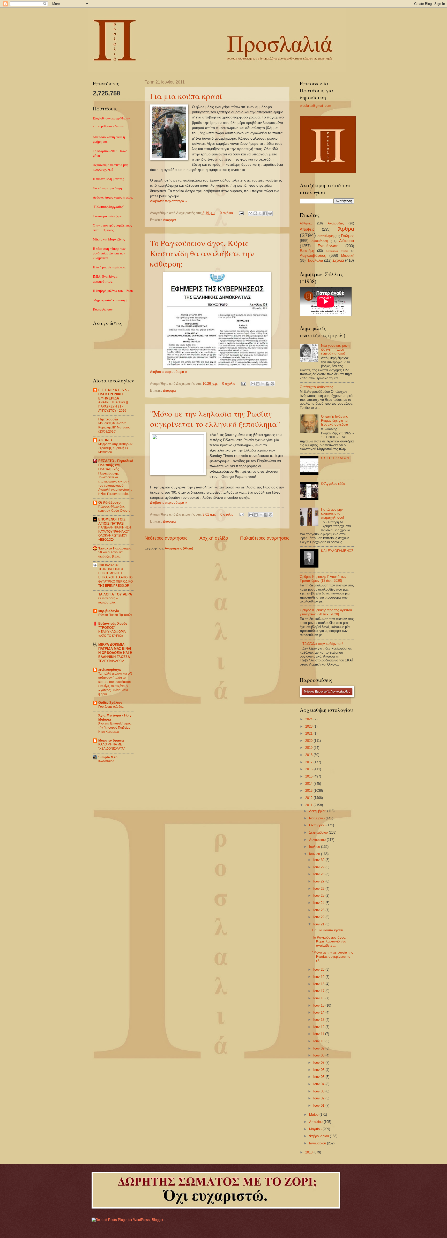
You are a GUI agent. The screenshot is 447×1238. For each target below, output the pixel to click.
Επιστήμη (307, 251)
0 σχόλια (226, 213)
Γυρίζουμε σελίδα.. (111, 706)
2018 (309, 755)
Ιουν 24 (319, 903)
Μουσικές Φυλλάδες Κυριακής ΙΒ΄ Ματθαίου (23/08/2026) (114, 427)
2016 (309, 769)
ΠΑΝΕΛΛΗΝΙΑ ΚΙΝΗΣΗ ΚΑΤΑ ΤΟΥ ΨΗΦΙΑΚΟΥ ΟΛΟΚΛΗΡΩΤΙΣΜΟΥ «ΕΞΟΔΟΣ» (114, 534)
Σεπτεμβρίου (319, 832)
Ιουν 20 (319, 969)
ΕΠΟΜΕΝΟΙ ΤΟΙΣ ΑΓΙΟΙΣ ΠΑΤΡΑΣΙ (111, 521)
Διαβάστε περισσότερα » (168, 201)
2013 (309, 790)
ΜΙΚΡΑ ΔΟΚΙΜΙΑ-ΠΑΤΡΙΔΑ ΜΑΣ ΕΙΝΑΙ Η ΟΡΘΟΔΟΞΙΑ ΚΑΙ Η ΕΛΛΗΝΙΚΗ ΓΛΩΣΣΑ (115, 651)
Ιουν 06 (319, 1070)
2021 (309, 733)
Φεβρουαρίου (319, 1136)
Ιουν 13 (319, 1020)
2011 (309, 805)
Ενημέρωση (328, 246)
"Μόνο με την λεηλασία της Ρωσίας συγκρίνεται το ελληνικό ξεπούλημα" (215, 418)
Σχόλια (338, 260)
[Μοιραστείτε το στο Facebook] (265, 213)
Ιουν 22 (319, 917)
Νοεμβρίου (317, 818)
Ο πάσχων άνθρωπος (316, 387)
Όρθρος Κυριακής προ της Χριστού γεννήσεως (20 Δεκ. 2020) (326, 612)
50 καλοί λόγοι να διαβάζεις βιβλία (110, 554)
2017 (309, 762)
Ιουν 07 (319, 1063)
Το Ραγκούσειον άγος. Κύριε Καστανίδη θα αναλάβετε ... (329, 941)
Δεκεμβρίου (318, 811)
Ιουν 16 (319, 998)
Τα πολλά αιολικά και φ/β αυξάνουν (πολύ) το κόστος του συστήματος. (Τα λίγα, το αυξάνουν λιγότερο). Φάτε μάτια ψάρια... (115, 684)
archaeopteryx (109, 669)
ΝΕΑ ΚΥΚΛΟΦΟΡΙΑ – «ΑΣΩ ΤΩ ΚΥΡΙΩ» (113, 634)
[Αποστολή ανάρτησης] (241, 213)
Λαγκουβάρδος (313, 255)
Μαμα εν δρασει (111, 740)
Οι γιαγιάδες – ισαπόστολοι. (108, 600)
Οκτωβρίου (317, 825)
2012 (309, 798)
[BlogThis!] (255, 213)
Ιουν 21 (319, 924)
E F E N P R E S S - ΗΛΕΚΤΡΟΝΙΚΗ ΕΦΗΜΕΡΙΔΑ (113, 394)
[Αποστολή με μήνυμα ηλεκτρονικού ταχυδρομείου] (250, 213)
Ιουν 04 (319, 1084)
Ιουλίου (315, 847)
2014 (309, 784)
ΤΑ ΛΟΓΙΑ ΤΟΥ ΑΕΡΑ (115, 594)
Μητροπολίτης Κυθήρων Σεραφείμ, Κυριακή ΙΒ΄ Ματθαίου (115, 448)
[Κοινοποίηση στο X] (260, 213)
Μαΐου (314, 1114)
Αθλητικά (306, 223)
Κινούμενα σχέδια (337, 251)
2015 (309, 776)
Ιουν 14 (319, 1012)
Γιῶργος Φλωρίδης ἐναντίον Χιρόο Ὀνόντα (114, 508)
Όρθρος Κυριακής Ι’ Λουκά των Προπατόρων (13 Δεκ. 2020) (323, 579)
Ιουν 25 (319, 895)
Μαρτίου (316, 1129)
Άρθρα (346, 229)
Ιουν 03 (319, 1091)
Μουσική (347, 256)
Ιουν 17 (319, 991)
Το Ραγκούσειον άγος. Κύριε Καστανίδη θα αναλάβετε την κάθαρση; (202, 253)
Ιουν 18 (319, 984)
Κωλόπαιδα (106, 761)
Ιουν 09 (319, 1048)
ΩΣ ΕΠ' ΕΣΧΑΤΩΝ (335, 458)
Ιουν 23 (319, 910)
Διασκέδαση (319, 241)
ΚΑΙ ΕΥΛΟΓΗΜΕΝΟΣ (337, 551)
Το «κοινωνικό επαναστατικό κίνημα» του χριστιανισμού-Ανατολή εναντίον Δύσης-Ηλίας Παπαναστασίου (115, 485)
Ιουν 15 (319, 1005)
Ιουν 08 (319, 1055)
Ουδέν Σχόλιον (110, 703)
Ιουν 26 (319, 888)
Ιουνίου (315, 854)
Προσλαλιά (315, 260)
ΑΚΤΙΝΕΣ (105, 440)
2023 (309, 726)
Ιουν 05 (319, 1077)
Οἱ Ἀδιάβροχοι (110, 502)
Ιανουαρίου (318, 1143)
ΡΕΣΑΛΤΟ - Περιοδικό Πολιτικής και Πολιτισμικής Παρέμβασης (115, 467)
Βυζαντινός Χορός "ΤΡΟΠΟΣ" (113, 626)
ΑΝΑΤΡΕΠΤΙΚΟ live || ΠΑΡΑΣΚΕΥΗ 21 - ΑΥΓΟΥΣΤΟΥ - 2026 (113, 406)
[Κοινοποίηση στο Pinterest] (270, 213)
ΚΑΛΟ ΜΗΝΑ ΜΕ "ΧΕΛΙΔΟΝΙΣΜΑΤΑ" (111, 746)
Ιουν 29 (319, 867)
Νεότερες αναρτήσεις (166, 538)
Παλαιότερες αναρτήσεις (264, 538)
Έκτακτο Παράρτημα (114, 548)
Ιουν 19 (319, 977)
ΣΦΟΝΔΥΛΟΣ (108, 565)
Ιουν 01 (319, 1105)
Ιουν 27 (319, 881)
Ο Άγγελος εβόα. (333, 484)
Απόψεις (307, 229)
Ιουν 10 (319, 1041)
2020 (309, 741)
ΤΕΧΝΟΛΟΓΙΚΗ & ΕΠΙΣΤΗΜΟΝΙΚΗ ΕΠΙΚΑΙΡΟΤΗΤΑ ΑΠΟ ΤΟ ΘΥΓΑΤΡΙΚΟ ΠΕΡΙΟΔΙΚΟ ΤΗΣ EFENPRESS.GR (115, 577)
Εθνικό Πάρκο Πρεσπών (115, 615)
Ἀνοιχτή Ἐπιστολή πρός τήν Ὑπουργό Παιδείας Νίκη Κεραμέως (114, 728)
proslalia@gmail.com (315, 106)
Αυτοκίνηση (325, 236)
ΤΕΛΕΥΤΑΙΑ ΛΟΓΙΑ (111, 661)
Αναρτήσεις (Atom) (179, 548)
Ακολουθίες (336, 223)
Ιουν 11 (319, 1034)
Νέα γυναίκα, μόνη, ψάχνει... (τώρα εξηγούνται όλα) (336, 350)
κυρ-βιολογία (108, 611)
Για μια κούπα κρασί (186, 96)
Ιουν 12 (319, 1027)
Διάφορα (169, 220)
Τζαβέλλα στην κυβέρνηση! (322, 644)
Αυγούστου (318, 840)
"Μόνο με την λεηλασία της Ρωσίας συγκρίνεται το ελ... (332, 956)
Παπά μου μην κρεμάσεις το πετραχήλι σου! (332, 513)
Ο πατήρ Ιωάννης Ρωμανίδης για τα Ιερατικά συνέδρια (334, 420)
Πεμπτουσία (108, 419)
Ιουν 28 (319, 874)
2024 (309, 719)
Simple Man (107, 757)
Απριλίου (316, 1122)
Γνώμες (347, 235)
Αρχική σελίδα (213, 538)
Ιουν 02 (319, 1098)
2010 (309, 1152)
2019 (309, 748)
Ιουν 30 (319, 860)
